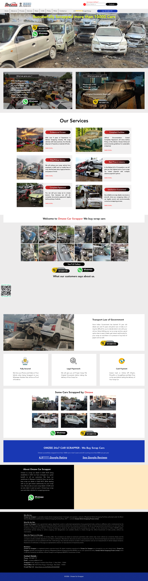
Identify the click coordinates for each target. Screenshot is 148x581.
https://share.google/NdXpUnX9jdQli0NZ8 (47, 567)
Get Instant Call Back (92, 2)
